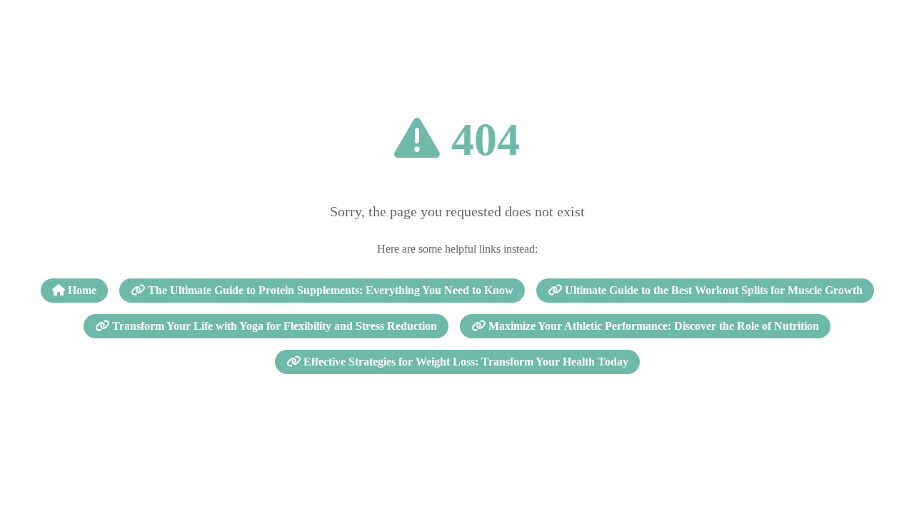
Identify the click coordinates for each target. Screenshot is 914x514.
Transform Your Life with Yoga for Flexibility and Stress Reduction (273, 326)
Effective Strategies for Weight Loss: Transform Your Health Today (464, 362)
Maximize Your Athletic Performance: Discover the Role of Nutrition (652, 326)
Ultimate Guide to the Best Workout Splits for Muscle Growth (712, 290)
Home (80, 290)
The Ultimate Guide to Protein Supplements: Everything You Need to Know (329, 290)
